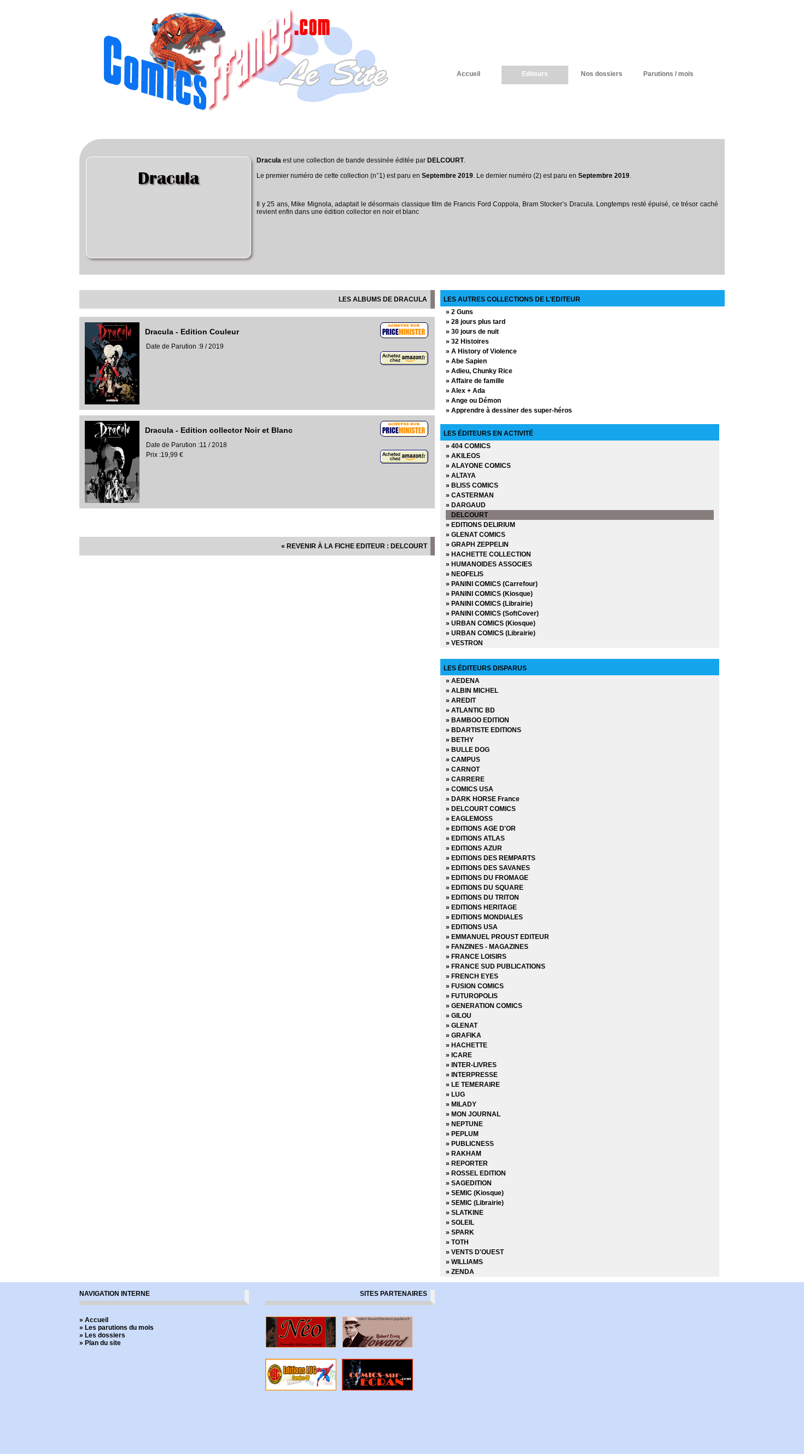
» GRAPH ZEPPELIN (477, 544)
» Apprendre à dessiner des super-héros (509, 410)
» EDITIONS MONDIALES (484, 917)
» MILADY (461, 1104)
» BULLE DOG (468, 750)
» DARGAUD (466, 505)
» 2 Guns (459, 312)
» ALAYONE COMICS (478, 466)
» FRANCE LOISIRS (476, 956)
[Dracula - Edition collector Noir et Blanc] (112, 501)
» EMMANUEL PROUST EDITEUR (497, 937)
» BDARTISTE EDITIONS (483, 730)
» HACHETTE (466, 1045)
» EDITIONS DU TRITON (482, 897)
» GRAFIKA (463, 1035)
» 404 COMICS (468, 446)
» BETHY (460, 740)
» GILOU (458, 1015)
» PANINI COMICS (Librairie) (489, 603)
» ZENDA (460, 1272)
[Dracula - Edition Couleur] (112, 402)
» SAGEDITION (469, 1183)
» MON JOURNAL (473, 1114)
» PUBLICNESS (470, 1144)
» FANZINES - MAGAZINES (487, 947)
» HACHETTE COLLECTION (488, 554)
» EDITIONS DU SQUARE (484, 887)
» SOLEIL (460, 1222)
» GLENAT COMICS (475, 534)
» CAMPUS (463, 759)
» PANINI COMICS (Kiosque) (489, 594)
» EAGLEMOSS (469, 818)
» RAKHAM (463, 1153)
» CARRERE (465, 779)
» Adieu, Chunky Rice (479, 371)
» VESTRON (464, 643)
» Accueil (93, 1320)
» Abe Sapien (466, 361)
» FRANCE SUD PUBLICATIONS (495, 966)
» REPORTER (467, 1163)
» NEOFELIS (464, 574)
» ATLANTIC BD (470, 710)
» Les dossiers (102, 1335)
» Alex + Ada (465, 391)
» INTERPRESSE (472, 1075)
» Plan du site (100, 1343)
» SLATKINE (464, 1213)
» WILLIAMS (464, 1262)
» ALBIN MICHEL (472, 690)
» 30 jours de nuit (472, 331)
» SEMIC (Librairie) (475, 1203)
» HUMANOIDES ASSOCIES (489, 564)
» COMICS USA (469, 789)
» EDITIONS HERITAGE (481, 907)
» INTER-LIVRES (471, 1065)
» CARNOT (463, 769)
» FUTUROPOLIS (472, 996)
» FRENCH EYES (472, 976)
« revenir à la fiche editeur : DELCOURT (354, 546)
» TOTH (457, 1242)
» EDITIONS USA (472, 927)
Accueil (468, 74)
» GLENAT (461, 1025)
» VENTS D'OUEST (475, 1252)
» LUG (455, 1094)
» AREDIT (461, 700)
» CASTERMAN (470, 495)
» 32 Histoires (467, 341)
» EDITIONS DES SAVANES (488, 868)
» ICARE (459, 1055)
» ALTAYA (461, 475)
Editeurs (535, 74)
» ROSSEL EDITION (476, 1173)
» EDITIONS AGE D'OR (481, 828)
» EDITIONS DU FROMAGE (487, 878)
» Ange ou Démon (473, 400)
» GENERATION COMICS (484, 1006)
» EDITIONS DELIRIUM (480, 525)
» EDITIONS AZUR (474, 848)
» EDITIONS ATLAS (475, 838)
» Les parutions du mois (116, 1327)
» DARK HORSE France (483, 799)
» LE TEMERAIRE (473, 1084)
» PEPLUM (462, 1134)
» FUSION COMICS (475, 986)
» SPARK (460, 1232)
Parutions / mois (668, 74)
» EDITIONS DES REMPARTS (490, 858)
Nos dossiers (601, 74)
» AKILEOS (463, 456)
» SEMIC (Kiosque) (475, 1193)
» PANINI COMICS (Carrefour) (492, 584)
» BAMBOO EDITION (477, 720)
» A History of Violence (481, 351)
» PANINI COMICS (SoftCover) (492, 613)
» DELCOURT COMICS (481, 809)
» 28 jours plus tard (475, 322)
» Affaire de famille (475, 381)
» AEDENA (463, 681)
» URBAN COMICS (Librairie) (490, 633)
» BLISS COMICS (472, 485)
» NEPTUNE (464, 1124)
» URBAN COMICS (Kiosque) (490, 623)
